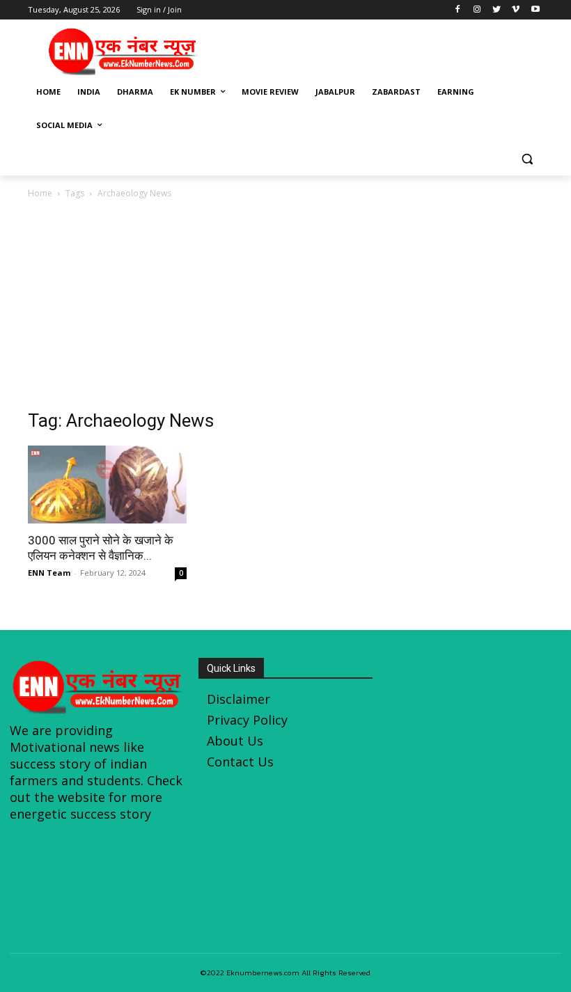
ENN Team (49, 572)
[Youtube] (535, 10)
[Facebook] (458, 10)
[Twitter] (497, 10)
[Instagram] (477, 10)
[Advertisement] (380, 49)
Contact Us (240, 761)
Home (40, 193)
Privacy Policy (247, 719)
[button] (526, 159)
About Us (235, 740)
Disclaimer (238, 699)
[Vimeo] (516, 10)
